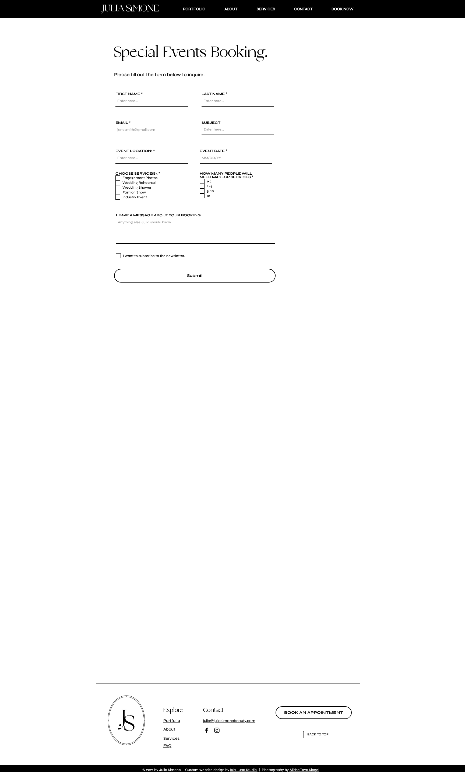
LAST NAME (213, 94)
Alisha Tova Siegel (304, 770)
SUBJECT (211, 123)
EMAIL (121, 123)
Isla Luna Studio (244, 770)
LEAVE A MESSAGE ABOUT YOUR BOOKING (158, 215)
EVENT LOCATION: (133, 151)
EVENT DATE (212, 151)
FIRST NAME (127, 94)
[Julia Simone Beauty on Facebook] (206, 730)
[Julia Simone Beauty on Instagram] (216, 730)
